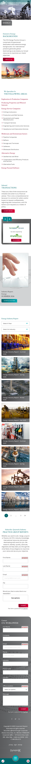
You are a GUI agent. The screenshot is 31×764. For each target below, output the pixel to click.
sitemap (20, 745)
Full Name (6, 627)
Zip (4, 583)
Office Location (8, 686)
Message (6, 694)
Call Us (2, 761)
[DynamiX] (15, 750)
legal (15, 745)
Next (9, 219)
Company (6, 635)
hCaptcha (25, 608)
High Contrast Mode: (9, 7)
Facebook (12, 719)
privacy (11, 745)
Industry (6, 660)
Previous (5, 219)
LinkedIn (19, 719)
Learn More (8, 211)
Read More (16, 240)
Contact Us (28, 761)
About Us (8, 59)
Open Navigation (15, 758)
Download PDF (9, 301)
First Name (6, 557)
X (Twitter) (15, 719)
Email (5, 574)
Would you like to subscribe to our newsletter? (14, 592)
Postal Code (7, 669)
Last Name (6, 566)
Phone (5, 652)
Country (5, 677)
